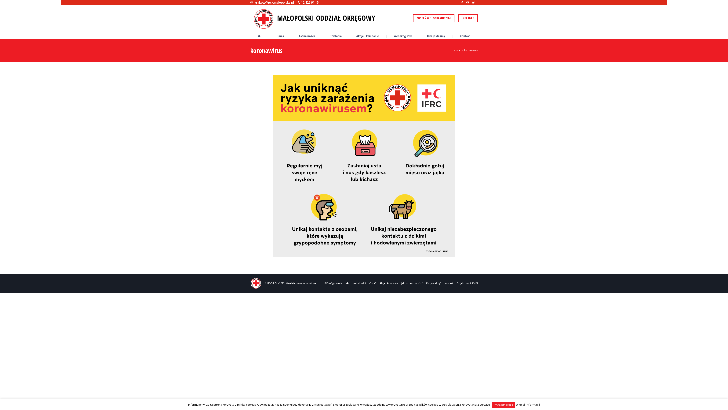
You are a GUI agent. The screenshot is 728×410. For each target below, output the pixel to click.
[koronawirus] (364, 166)
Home (457, 50)
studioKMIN (471, 283)
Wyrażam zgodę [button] (503, 404)
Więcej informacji (528, 404)
